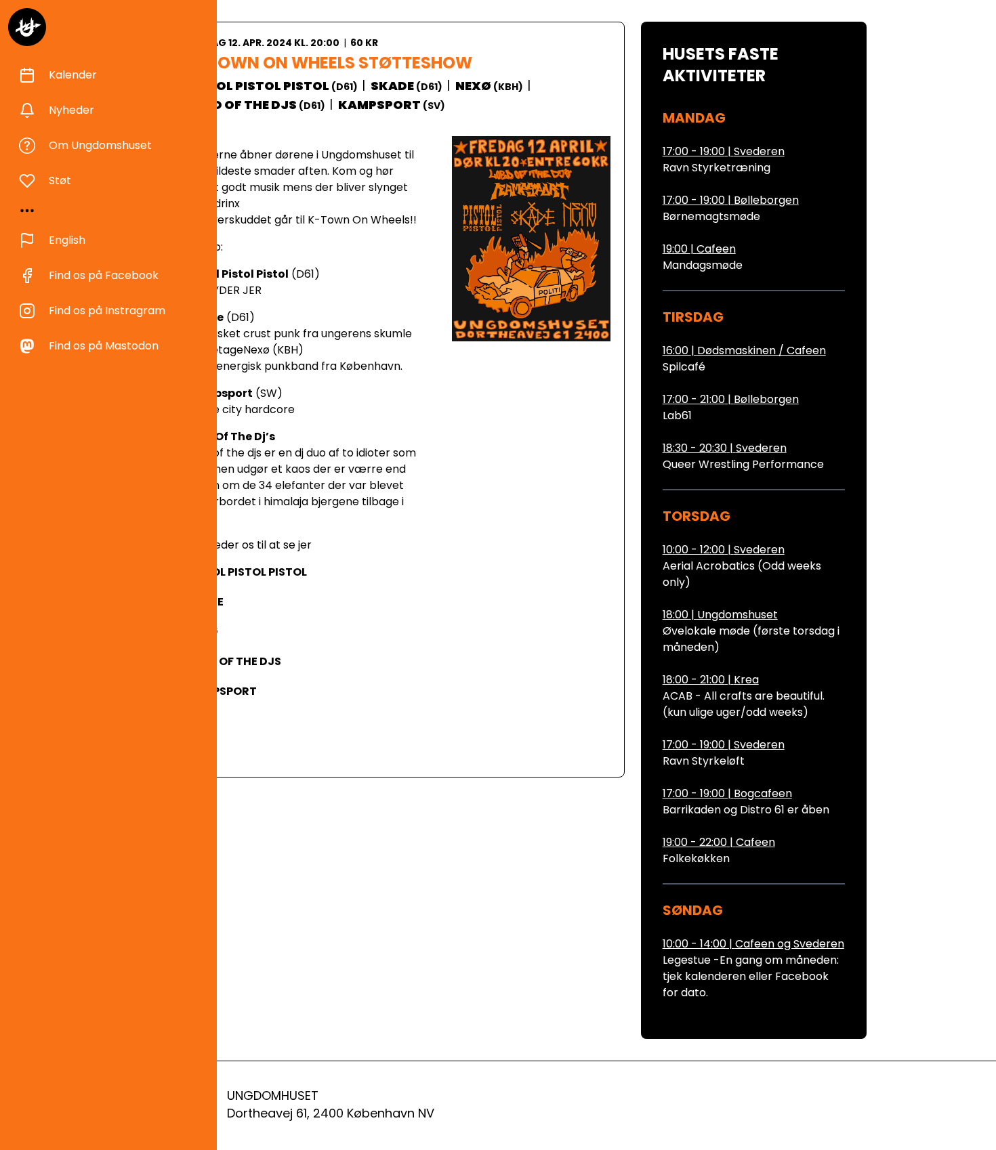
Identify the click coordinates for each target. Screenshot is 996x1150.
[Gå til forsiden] (27, 27)
